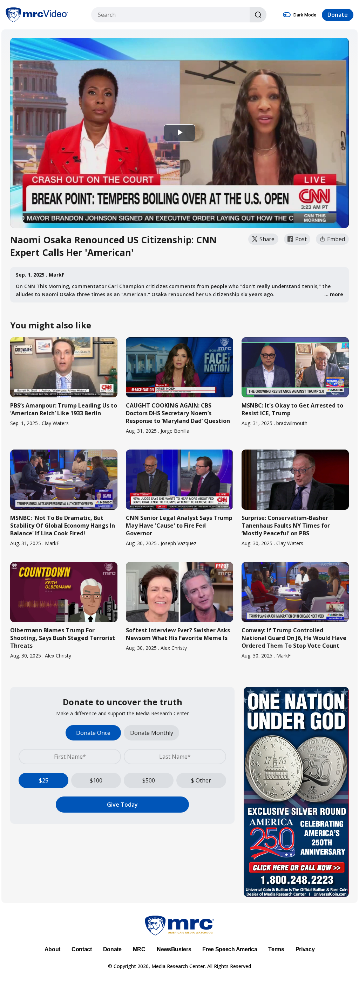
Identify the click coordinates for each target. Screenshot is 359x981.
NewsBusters (174, 949)
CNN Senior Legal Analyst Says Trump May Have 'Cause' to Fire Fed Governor (179, 525)
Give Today (122, 804)
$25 (43, 780)
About (52, 949)
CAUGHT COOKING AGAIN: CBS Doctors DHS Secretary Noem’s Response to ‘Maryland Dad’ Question (178, 413)
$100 (96, 780)
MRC (139, 949)
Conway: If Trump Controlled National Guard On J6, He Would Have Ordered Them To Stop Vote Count (294, 637)
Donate (337, 15)
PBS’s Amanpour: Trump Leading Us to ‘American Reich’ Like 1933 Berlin (63, 409)
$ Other (201, 780)
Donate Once (93, 733)
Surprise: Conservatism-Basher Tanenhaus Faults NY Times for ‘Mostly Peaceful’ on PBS (286, 525)
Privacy (305, 949)
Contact (82, 949)
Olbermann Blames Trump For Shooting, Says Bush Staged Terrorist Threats (62, 637)
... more (333, 294)
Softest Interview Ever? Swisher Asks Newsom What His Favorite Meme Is (178, 634)
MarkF (56, 274)
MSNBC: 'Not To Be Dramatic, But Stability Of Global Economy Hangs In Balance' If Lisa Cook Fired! (62, 525)
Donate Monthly (151, 733)
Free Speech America (229, 949)
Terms (276, 949)
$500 (148, 780)
